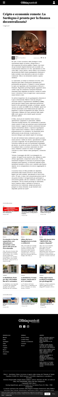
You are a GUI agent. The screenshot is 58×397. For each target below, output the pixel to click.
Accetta (47, 393)
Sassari (5, 346)
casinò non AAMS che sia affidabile (29, 107)
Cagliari (5, 348)
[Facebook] (20, 326)
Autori (23, 346)
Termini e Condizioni (27, 342)
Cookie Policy (25, 339)
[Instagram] (28, 326)
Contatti (23, 344)
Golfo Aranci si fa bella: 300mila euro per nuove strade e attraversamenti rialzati (46, 364)
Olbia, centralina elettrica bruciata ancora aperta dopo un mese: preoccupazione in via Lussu (46, 340)
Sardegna (5, 342)
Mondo (5, 337)
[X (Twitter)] (24, 326)
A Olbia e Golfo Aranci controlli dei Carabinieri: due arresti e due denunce (47, 346)
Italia (4, 339)
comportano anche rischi (31, 159)
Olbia (4, 344)
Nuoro (4, 350)
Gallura (5, 354)
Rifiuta (53, 393)
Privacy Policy (25, 337)
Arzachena (6, 352)
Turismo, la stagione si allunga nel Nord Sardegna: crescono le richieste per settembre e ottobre (46, 357)
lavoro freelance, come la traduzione (31, 130)
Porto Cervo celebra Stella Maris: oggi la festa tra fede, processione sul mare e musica (47, 351)
